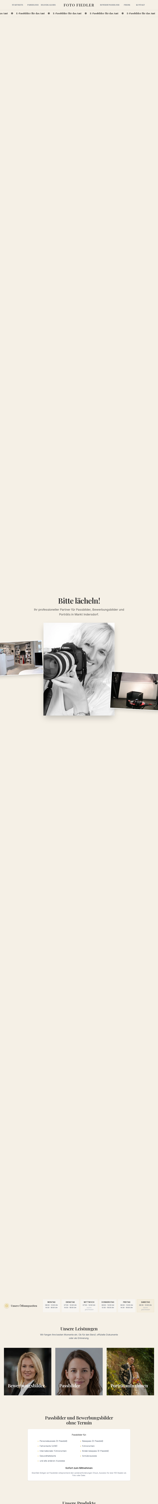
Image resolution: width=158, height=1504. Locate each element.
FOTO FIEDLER (79, 5)
